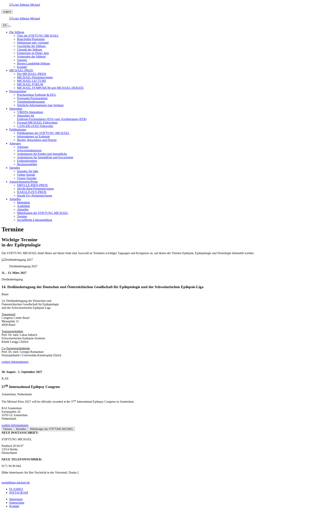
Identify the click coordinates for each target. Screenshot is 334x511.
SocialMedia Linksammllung (34, 220)
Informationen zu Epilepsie (33, 136)
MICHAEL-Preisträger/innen (35, 77)
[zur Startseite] (167, 5)
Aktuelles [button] (15, 199)
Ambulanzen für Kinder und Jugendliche (42, 153)
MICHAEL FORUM (30, 84)
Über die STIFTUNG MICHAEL (38, 35)
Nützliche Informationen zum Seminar (40, 105)
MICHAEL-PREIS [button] (21, 70)
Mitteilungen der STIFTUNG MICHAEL (42, 213)
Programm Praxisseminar (32, 98)
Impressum (16, 499)
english (7, 11)
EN (5, 25)
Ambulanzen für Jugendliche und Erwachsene (45, 157)
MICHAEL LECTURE (31, 80)
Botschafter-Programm (31, 39)
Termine (22, 216)
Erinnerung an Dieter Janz (33, 53)
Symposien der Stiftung (31, 56)
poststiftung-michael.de (16, 482)
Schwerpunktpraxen (29, 150)
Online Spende (26, 174)
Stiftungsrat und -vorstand (33, 42)
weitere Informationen (15, 361)
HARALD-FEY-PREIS (31, 192)
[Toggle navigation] (9, 26)
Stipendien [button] (15, 108)
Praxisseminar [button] (17, 91)
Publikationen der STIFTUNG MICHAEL (43, 133)
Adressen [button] (15, 143)
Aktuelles (23, 209)
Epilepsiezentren (27, 160)
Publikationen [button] (17, 129)
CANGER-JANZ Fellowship (35, 126)
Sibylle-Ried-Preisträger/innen (35, 188)
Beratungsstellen (27, 164)
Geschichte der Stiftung (31, 46)
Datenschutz (16, 502)
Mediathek (23, 202)
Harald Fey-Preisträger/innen (34, 195)
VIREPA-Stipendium (30, 112)
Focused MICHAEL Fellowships (37, 122)
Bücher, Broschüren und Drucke (37, 140)
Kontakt (22, 67)
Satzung (22, 60)
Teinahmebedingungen (31, 101)
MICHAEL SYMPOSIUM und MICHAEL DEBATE (50, 87)
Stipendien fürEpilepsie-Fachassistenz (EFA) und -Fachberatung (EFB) (52, 117)
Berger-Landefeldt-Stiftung (33, 63)
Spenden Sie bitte (27, 171)
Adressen (22, 147)
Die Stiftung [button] (16, 32)
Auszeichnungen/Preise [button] (23, 181)
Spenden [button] (14, 167)
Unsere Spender (27, 178)
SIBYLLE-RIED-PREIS (32, 185)
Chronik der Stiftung (29, 49)
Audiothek (23, 206)
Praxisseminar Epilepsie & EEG (36, 94)
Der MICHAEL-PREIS (31, 74)
